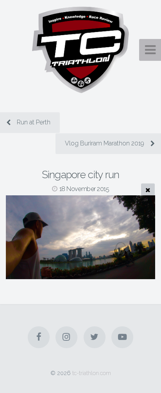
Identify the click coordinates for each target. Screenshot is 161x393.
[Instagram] (66, 337)
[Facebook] (39, 337)
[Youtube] (122, 337)
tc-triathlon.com (91, 373)
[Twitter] (95, 337)
